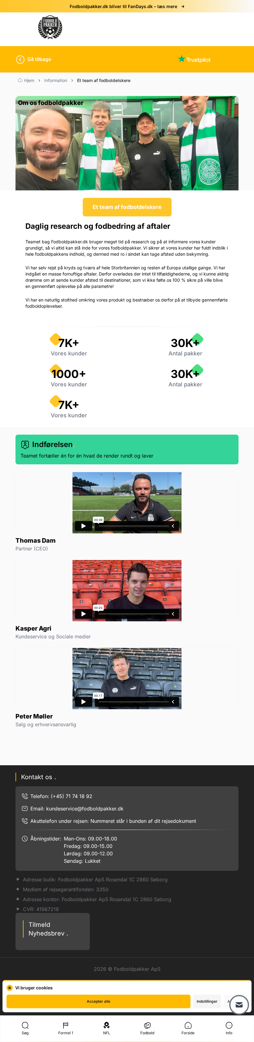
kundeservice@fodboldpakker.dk (85, 808)
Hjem (29, 80)
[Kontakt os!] (239, 1005)
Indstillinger (207, 1001)
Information (55, 80)
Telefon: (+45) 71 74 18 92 (61, 796)
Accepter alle (98, 1001)
